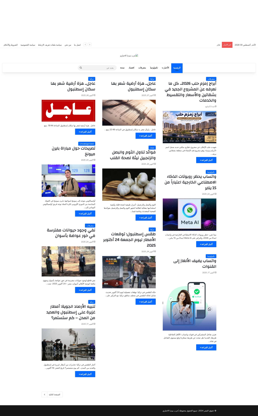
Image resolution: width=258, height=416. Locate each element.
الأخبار (166, 68)
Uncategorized (87, 144)
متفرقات (142, 68)
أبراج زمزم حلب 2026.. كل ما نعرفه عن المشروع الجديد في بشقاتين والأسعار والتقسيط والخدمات (190, 92)
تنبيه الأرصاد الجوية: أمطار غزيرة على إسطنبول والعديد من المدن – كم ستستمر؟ (70, 312)
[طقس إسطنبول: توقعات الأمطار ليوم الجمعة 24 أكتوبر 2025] (129, 272)
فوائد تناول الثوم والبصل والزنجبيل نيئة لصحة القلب (133, 155)
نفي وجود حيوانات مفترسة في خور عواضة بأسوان (71, 233)
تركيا (152, 79)
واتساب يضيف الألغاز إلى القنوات (194, 263)
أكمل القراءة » (206, 160)
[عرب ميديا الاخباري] (129, 55)
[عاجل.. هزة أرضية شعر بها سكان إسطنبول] (129, 113)
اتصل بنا (77, 45)
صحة (122, 68)
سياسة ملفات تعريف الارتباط (50, 45)
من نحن (68, 45)
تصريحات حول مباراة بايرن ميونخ (73, 151)
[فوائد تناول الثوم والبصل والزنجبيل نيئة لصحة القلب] (129, 184)
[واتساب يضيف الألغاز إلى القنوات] (189, 304)
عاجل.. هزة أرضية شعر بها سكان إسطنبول (202, 45)
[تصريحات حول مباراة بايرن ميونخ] (68, 180)
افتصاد (131, 68)
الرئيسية (177, 68)
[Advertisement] (129, 21)
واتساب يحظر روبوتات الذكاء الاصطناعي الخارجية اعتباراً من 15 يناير (190, 182)
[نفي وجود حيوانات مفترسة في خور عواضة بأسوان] (68, 261)
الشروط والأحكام (11, 45)
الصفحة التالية (54, 394)
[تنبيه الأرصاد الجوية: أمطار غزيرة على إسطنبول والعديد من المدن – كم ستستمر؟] (68, 344)
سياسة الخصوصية (28, 45)
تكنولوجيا (154, 68)
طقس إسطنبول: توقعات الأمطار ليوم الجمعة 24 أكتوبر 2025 (129, 239)
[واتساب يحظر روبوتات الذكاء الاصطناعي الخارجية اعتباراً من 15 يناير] (189, 215)
